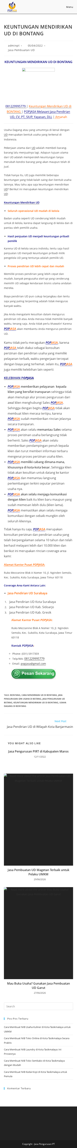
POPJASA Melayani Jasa (40, 112)
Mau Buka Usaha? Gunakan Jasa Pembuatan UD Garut (38, 985)
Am (57, 117)
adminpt (13, 45)
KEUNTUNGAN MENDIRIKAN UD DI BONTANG (35, 702)
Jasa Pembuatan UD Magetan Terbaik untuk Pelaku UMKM (38, 872)
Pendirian (63, 112)
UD (6, 134)
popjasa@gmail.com (33, 663)
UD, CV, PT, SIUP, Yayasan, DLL (31, 117)
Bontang (15, 695)
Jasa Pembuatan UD (21, 50)
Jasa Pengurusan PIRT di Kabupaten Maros (38, 751)
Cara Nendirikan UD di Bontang (39, 695)
